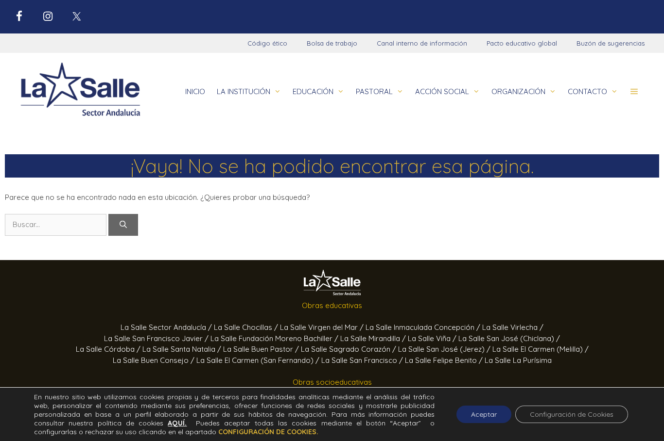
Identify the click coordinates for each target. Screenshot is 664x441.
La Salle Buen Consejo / (154, 360)
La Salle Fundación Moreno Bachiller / (275, 338)
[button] (634, 91)
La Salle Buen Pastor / (262, 349)
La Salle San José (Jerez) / (445, 349)
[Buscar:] (56, 224)
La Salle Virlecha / (512, 327)
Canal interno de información (422, 43)
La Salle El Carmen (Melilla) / (540, 349)
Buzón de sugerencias (611, 43)
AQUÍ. (177, 423)
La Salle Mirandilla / (374, 338)
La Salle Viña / (433, 338)
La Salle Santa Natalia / (182, 349)
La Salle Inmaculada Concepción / (424, 327)
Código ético (267, 43)
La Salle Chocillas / (247, 327)
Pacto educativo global (522, 43)
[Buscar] (123, 225)
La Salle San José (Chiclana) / (509, 338)
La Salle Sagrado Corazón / (349, 349)
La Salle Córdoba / (109, 349)
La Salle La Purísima (518, 360)
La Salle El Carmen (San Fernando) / (258, 360)
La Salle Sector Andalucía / (167, 327)
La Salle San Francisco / (363, 360)
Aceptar (484, 414)
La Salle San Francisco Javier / (157, 338)
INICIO (195, 91)
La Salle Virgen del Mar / (323, 327)
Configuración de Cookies (571, 414)
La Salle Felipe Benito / (445, 360)
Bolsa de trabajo (332, 43)
